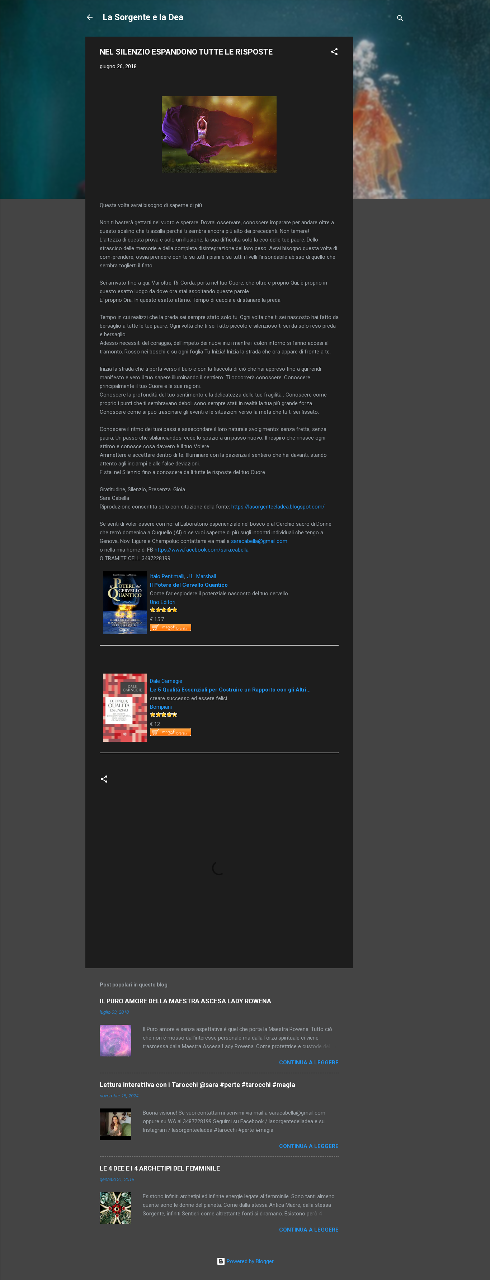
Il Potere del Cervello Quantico (189, 585)
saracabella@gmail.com (259, 541)
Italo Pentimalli (167, 576)
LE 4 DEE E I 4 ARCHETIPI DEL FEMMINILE (160, 1168)
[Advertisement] (382, 144)
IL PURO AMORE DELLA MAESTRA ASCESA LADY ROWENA (185, 1001)
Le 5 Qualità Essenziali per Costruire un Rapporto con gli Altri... (230, 689)
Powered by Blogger (249, 1261)
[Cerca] (400, 20)
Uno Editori (162, 602)
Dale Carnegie (166, 681)
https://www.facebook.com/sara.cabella (202, 550)
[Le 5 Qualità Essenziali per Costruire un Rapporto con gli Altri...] (125, 678)
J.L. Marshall (201, 576)
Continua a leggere (309, 1062)
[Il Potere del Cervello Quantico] (125, 575)
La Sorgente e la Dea (143, 17)
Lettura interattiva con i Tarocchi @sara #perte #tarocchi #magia (197, 1084)
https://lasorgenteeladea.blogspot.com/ (278, 506)
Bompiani (161, 707)
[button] (334, 52)
